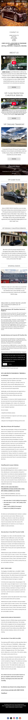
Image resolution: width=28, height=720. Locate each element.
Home (3, 706)
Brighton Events (11, 707)
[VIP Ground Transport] (14, 147)
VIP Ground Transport (14, 124)
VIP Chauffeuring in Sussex (9, 706)
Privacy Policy (7, 360)
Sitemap (20, 707)
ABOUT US (14, 53)
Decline (10, 364)
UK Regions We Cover (19, 706)
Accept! (5, 364)
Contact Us (17, 707)
